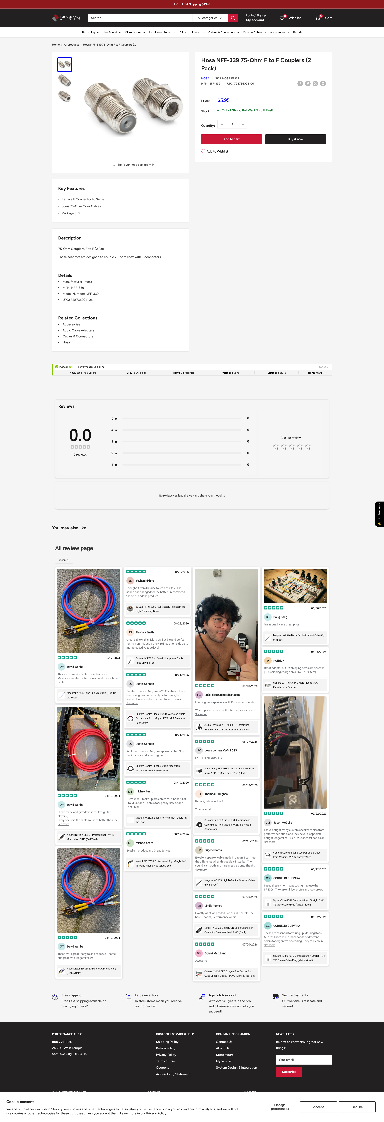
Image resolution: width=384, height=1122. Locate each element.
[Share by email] (323, 83)
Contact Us (224, 1042)
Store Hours (224, 1055)
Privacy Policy (156, 1113)
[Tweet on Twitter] (315, 83)
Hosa (205, 78)
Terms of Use (165, 1061)
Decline (357, 1107)
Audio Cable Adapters (78, 330)
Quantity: (208, 126)
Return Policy (165, 1048)
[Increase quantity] (243, 124)
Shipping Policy (167, 1042)
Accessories (71, 324)
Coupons (162, 1067)
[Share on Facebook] (300, 83)
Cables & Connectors (78, 336)
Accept (318, 1107)
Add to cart (231, 139)
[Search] (233, 18)
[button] (317, 18)
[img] (80, 447)
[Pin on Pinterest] (308, 83)
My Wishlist (224, 1061)
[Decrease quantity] (222, 124)
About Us (222, 1048)
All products (71, 44)
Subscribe (289, 1072)
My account (255, 20)
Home (56, 44)
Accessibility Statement (173, 1074)
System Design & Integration (236, 1067)
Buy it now (295, 139)
